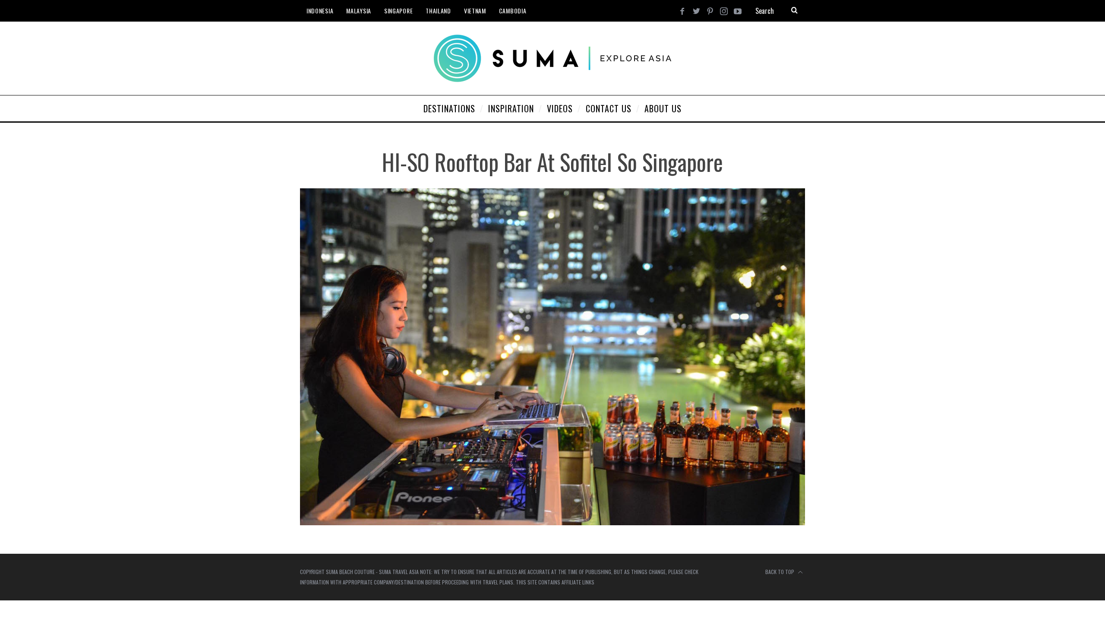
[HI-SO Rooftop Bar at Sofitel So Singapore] (552, 522)
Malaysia (358, 10)
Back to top (780, 571)
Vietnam (475, 10)
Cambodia (513, 10)
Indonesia (319, 10)
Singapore (398, 10)
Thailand (438, 10)
